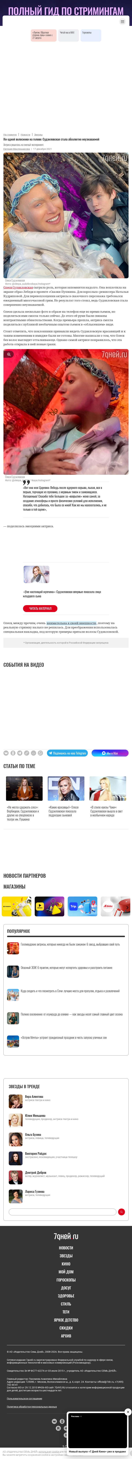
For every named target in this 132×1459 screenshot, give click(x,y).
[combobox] (62, 1211)
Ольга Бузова (33, 1134)
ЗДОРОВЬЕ (66, 1295)
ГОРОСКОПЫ (66, 1280)
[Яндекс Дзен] (66, 1428)
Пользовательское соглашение (24, 1398)
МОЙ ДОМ (66, 1271)
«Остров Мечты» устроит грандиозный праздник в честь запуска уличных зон (64, 1037)
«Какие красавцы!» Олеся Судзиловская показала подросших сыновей (64, 811)
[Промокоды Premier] (49, 906)
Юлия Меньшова (35, 1115)
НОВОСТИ (66, 1247)
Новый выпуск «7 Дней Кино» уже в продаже (97, 1451)
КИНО (66, 1263)
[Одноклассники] (62, 1421)
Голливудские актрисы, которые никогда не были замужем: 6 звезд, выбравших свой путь (70, 944)
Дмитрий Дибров (35, 1172)
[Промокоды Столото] (16, 906)
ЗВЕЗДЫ (66, 1255)
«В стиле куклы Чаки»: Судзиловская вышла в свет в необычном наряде (106, 811)
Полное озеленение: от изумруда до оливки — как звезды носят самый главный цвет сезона (72, 1014)
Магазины (14, 886)
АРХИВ (66, 1335)
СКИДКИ (66, 1328)
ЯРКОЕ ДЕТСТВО (66, 1320)
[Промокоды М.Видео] (115, 906)
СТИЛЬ (66, 1304)
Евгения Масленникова (16, 149)
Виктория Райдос (36, 1153)
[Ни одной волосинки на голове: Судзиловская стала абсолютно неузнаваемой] (26, 753)
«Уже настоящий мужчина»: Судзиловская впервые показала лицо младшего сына (62, 593)
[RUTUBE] (58, 1428)
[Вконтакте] (54, 1421)
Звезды (38, 134)
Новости (25, 134)
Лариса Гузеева (34, 1191)
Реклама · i (76, 1416)
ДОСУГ (66, 1287)
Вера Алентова (34, 1096)
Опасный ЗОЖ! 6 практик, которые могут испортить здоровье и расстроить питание (66, 967)
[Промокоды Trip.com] (82, 906)
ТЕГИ (66, 1311)
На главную (10, 134)
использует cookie (49, 1451)
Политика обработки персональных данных (32, 1406)
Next (127, 908)
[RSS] (66, 1435)
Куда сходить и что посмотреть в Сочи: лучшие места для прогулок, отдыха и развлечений (70, 991)
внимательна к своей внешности (71, 623)
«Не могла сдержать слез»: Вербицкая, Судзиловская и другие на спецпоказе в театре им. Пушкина (23, 813)
